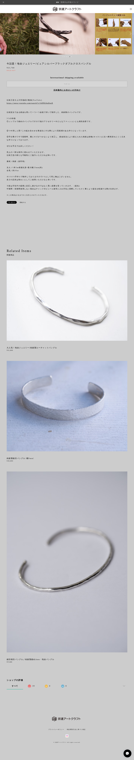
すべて (15, 686)
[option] (67, 33)
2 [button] (64, 56)
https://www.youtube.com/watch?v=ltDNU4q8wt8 (30, 103)
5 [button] (69, 56)
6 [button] (71, 56)
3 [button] (66, 56)
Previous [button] (4, 33)
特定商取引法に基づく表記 (76, 729)
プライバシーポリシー (56, 729)
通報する (23, 202)
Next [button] (130, 33)
